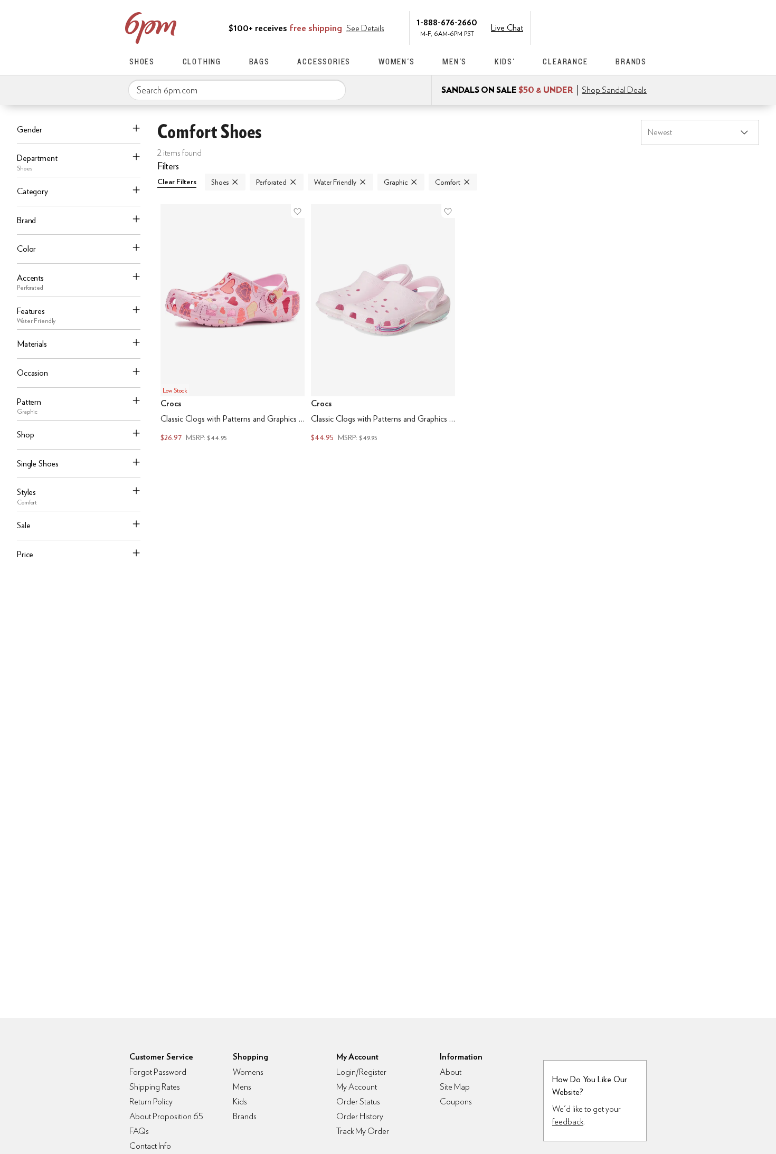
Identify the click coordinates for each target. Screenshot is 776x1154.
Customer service (596, 27)
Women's (396, 61)
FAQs (139, 1131)
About (450, 1072)
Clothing (202, 61)
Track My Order (362, 1131)
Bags (259, 61)
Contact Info (150, 1146)
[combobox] (237, 90)
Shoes (142, 61)
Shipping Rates (154, 1087)
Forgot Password (157, 1072)
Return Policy (151, 1101)
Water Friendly (335, 182)
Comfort (447, 182)
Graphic (396, 182)
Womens (248, 1072)
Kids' (505, 61)
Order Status (358, 1101)
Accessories (324, 61)
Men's (454, 61)
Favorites (618, 27)
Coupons (456, 1101)
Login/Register (361, 1072)
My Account (574, 27)
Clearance (565, 61)
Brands (631, 61)
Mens (242, 1087)
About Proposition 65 (166, 1116)
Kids (240, 1101)
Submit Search (333, 90)
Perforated (271, 182)
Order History (359, 1116)
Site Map (455, 1087)
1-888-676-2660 (447, 21)
